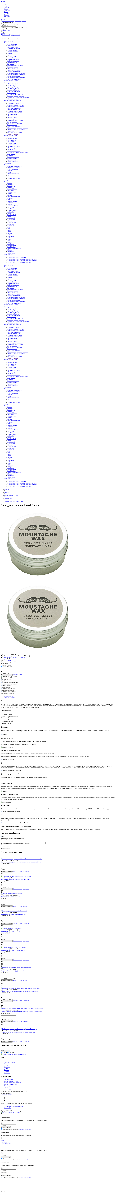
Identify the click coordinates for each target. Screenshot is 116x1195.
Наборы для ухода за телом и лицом (17, 152)
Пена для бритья (12, 44)
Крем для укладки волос (14, 112)
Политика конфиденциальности (13, 1106)
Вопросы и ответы (9, 6)
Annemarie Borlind (12, 205)
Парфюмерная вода (13, 157)
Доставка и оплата (9, 697)
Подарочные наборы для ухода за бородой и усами (22, 259)
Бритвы (9, 53)
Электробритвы (12, 58)
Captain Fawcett (11, 192)
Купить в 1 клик (17, 674)
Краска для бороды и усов (15, 87)
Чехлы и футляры (12, 67)
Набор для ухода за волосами (15, 105)
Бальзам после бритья (13, 76)
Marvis (9, 231)
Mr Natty (9, 233)
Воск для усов (11, 93)
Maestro (9, 250)
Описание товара (9, 696)
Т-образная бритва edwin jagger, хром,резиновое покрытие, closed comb (21, 1011)
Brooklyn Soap (11, 245)
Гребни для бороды (13, 90)
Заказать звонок (7, 30)
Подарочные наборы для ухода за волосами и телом (22, 260)
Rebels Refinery (11, 247)
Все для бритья (8, 41)
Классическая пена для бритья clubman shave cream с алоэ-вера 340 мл (21, 862)
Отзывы (6, 15)
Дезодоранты (11, 154)
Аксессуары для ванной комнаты (17, 176)
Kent (8, 227)
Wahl (8, 228)
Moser (9, 230)
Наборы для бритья (13, 61)
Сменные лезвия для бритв (15, 65)
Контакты (7, 16)
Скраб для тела (11, 149)
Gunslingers (10, 244)
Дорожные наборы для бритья (16, 74)
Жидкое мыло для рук (13, 146)
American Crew (11, 222)
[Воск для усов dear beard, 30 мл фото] (38, 580)
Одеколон (10, 155)
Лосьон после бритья (13, 48)
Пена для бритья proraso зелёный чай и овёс (13, 914)
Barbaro (9, 213)
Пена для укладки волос (14, 126)
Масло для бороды (12, 83)
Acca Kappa (10, 207)
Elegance (9, 221)
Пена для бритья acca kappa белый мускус (13, 950)
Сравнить (15, 657)
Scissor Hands (11, 253)
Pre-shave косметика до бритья (16, 77)
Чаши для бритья (12, 62)
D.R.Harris (10, 198)
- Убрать (21, 657)
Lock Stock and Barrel (13, 196)
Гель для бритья (12, 50)
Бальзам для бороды (13, 88)
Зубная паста (11, 144)
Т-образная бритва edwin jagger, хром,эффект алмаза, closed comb (19, 991)
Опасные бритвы (12, 56)
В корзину (26, 871)
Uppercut (9, 202)
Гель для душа (11, 143)
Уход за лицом (11, 140)
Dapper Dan (10, 225)
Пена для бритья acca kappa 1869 (10, 931)
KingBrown (10, 224)
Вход (3, 19)
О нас (5, 4)
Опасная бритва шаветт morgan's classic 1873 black (15, 879)
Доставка (6, 7)
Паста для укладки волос (14, 119)
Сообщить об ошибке (13, 1112)
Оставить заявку (5, 1127)
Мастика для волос (12, 117)
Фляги (9, 172)
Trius (8, 199)
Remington (10, 184)
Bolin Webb (10, 190)
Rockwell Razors (12, 189)
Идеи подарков (8, 254)
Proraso (9, 193)
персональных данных (24, 1129)
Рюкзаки (9, 170)
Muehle (9, 187)
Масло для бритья (12, 68)
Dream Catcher (11, 219)
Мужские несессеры (13, 173)
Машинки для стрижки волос (16, 129)
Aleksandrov (10, 212)
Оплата (6, 9)
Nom (8, 234)
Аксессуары (7, 163)
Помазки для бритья (13, 59)
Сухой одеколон (12, 158)
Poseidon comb (11, 210)
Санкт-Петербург (6, 1143)
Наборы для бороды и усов (15, 94)
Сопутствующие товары (14, 79)
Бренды (6, 180)
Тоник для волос (12, 125)
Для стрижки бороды (13, 91)
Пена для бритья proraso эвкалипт (10, 896)
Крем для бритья (12, 45)
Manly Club (10, 251)
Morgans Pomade (12, 201)
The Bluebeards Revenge (14, 248)
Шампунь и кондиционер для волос (17, 128)
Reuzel (9, 216)
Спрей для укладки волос (14, 123)
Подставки (10, 64)
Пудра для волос (12, 122)
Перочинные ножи (12, 169)
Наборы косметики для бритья (16, 73)
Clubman (9, 204)
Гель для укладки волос (14, 109)
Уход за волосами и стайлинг (12, 100)
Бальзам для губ (12, 138)
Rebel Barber (11, 209)
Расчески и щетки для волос (15, 103)
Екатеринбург (5, 1142)
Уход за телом (11, 141)
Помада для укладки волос (15, 120)
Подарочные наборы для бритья (16, 257)
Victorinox (10, 241)
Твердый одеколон (12, 161)
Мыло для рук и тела (13, 148)
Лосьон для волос (12, 114)
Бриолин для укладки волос (15, 106)
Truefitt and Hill (11, 215)
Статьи (6, 12)
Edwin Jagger (11, 186)
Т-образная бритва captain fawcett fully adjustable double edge (18, 1032)
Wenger (9, 242)
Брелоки (9, 175)
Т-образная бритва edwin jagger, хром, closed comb (15, 971)
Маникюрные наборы (13, 167)
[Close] (1, 1122)
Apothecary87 (11, 218)
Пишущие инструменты (14, 166)
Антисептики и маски (13, 151)
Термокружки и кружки (14, 178)
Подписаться (6, 1050)
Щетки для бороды (12, 85)
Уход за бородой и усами (11, 80)
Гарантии (7, 10)
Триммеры (10, 131)
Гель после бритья (12, 51)
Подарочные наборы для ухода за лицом (19, 262)
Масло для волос (12, 115)
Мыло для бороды (12, 99)
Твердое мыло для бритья (14, 71)
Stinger (9, 239)
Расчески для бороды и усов (15, 96)
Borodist (9, 183)
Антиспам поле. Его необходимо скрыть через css (15, 843)
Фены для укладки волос (14, 132)
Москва (4, 1)
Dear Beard (10, 236)
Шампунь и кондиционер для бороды (18, 97)
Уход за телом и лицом (10, 135)
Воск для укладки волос (14, 108)
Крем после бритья (12, 47)
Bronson (9, 195)
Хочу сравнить (7, 657)
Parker (9, 237)
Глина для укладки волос (14, 111)
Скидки (6, 13)
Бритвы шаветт (11, 54)
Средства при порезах (13, 70)
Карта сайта (7, 1108)
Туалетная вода (11, 160)
